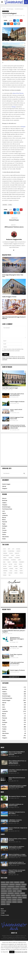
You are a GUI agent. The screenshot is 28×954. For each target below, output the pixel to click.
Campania (4, 504)
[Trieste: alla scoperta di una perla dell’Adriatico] (5, 395)
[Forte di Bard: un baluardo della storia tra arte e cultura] (4, 771)
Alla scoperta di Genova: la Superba (17, 796)
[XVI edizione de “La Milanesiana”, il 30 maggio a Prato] (5, 639)
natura (4, 566)
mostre (10, 564)
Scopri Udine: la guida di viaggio (10, 388)
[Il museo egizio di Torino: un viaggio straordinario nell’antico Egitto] (4, 787)
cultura (11, 553)
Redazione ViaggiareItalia (8, 15)
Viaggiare (4, 488)
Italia (3, 704)
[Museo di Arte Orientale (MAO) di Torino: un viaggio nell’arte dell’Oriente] (4, 753)
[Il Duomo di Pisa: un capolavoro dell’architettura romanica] (4, 848)
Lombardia (5, 515)
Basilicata (4, 500)
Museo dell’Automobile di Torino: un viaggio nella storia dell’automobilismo (17, 762)
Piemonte (4, 521)
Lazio (3, 511)
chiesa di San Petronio (17, 93)
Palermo (15, 566)
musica (20, 564)
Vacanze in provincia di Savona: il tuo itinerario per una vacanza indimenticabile (18, 426)
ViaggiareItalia (14, 926)
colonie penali (11, 551)
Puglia (3, 524)
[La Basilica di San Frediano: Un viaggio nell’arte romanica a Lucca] (4, 864)
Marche (4, 517)
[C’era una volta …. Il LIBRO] (5, 648)
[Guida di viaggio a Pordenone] (5, 403)
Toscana (4, 530)
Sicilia (3, 528)
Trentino (4, 532)
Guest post (3, 910)
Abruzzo (4, 498)
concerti (18, 551)
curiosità (17, 553)
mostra (5, 564)
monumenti (10, 893)
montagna (4, 893)
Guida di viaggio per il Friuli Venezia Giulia (16, 418)
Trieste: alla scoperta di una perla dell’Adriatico (17, 394)
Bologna (14, 106)
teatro (21, 570)
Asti (12, 882)
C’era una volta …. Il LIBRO (16, 646)
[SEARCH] (24, 473)
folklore (10, 557)
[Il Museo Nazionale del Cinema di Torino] (4, 779)
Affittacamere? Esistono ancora (14, 227)
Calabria (4, 502)
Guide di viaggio (7, 367)
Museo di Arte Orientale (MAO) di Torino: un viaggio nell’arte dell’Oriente (17, 753)
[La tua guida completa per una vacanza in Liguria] (4, 806)
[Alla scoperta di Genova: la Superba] (4, 798)
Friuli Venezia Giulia (7, 509)
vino (9, 575)
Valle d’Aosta (5, 536)
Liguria (4, 513)
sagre (21, 568)
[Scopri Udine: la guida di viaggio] (14, 378)
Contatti (2, 913)
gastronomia (6, 559)
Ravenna (11, 568)
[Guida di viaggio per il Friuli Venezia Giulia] (5, 419)
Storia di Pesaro (14, 220)
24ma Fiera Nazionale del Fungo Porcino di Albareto (13, 318)
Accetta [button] (12, 951)
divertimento (6, 555)
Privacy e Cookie (5, 915)
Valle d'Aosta (5, 733)
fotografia (17, 557)
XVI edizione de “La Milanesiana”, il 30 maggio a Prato (17, 639)
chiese (4, 551)
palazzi (10, 566)
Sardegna (4, 526)
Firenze (4, 557)
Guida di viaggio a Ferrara (9, 297)
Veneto (4, 538)
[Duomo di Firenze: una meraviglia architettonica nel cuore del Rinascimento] (4, 871)
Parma (21, 566)
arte (8, 882)
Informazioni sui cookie (21, 952)
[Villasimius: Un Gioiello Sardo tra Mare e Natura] (4, 813)
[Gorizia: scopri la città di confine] (5, 411)
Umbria (4, 534)
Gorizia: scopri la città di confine (16, 410)
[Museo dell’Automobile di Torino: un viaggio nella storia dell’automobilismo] (4, 762)
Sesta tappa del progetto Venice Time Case (12, 276)
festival (18, 555)
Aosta (3, 882)
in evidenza (13, 559)
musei (15, 564)
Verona (4, 575)
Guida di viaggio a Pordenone (17, 401)
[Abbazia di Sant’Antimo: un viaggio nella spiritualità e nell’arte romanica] (4, 856)
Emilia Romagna (5, 11)
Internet (4, 486)
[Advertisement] (14, 449)
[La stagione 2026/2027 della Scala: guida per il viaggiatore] (14, 621)
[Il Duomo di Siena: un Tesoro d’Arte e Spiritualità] (4, 840)
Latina (19, 559)
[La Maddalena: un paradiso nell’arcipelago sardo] (4, 821)
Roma (16, 568)
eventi (12, 555)
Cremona (5, 553)
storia (10, 204)
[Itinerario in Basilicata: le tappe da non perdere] (4, 829)
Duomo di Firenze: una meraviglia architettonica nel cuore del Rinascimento (17, 871)
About (2, 908)
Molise (4, 519)
